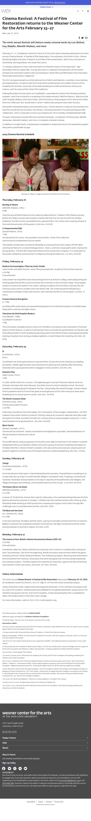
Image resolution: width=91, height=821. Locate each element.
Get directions (59, 2)
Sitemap (49, 801)
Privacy (40, 801)
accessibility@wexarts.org (70, 780)
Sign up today (9, 763)
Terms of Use (59, 801)
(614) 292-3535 (9, 731)
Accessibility (31, 801)
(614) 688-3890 (8, 783)
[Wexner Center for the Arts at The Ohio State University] (26, 716)
